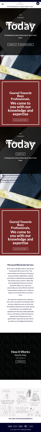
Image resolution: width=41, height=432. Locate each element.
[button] (2, 4)
